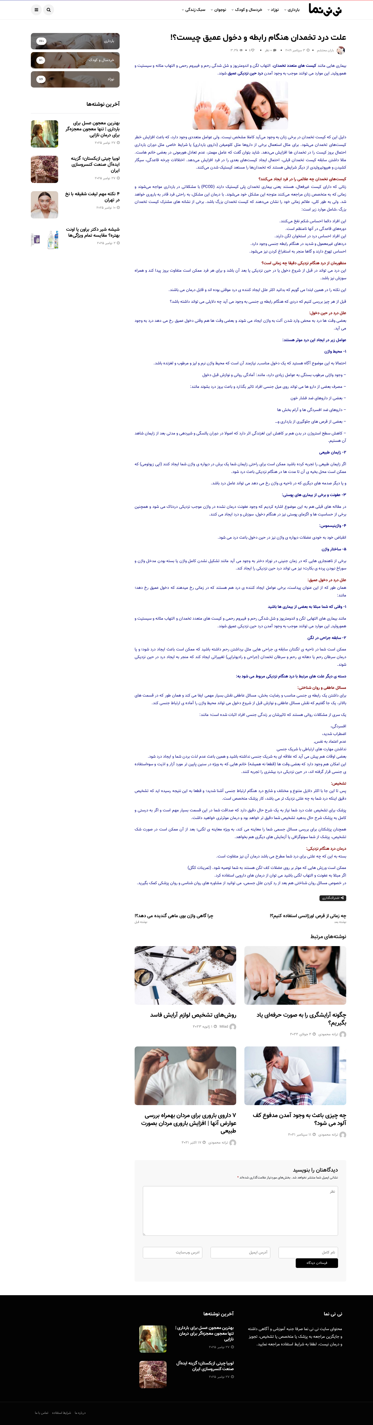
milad (224, 1027)
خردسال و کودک (248, 10)
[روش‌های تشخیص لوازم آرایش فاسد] (185, 975)
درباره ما (80, 1413)
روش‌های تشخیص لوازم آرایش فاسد (193, 1015)
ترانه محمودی (328, 1034)
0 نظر (268, 50)
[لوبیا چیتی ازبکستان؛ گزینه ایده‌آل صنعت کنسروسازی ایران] (44, 169)
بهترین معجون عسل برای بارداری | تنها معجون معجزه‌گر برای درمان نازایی (93, 129)
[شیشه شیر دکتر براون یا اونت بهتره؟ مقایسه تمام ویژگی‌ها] (44, 240)
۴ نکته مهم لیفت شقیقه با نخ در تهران (92, 197)
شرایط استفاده (292, 1344)
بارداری (294, 10)
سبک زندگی (195, 10)
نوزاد (275, 10)
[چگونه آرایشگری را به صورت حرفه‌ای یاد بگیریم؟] (295, 975)
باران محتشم (325, 50)
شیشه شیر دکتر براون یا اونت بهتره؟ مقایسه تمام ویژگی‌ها (92, 232)
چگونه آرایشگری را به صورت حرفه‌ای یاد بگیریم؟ (301, 1019)
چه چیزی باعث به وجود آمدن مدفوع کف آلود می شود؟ (299, 1119)
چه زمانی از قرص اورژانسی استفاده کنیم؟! (308, 918)
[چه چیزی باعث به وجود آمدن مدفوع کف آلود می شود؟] (295, 1075)
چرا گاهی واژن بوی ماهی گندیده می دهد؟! (174, 918)
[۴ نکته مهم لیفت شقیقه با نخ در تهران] (44, 204)
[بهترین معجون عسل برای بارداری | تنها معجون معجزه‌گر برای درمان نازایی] (44, 134)
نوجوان (220, 10)
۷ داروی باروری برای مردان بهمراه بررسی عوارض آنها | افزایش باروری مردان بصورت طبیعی (188, 1123)
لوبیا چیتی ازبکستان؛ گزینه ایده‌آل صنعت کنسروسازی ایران (95, 164)
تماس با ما (41, 1413)
